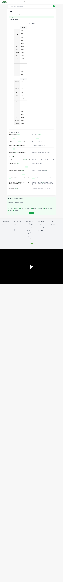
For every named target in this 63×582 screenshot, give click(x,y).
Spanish (3, 229)
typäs (40, 208)
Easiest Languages (29, 232)
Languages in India (29, 226)
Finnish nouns (17, 202)
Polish (15, 236)
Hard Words (28, 233)
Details (23, 14)
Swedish (15, 233)
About (40, 224)
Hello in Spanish (29, 230)
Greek (3, 223)
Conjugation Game (42, 227)
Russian (3, 224)
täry (15, 210)
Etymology (30, 2)
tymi (27, 208)
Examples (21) (18, 14)
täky (10, 210)
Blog (37, 2)
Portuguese (4, 233)
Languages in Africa (29, 224)
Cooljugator (10, 202)
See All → (3, 238)
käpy (21, 208)
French (3, 235)
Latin (15, 224)
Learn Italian (28, 236)
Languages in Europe (30, 227)
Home (40, 223)
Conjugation (23, 2)
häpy (16, 208)
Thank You (28, 235)
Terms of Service (42, 229)
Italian (15, 227)
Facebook (54, 223)
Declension (11, 14)
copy (10, 208)
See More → (28, 238)
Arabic (3, 226)
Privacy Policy (41, 230)
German (3, 236)
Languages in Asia (29, 229)
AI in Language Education (30, 223)
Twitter (53, 224)
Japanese (3, 227)
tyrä (45, 208)
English (3, 230)
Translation (33, 23)
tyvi (50, 208)
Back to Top (31, 213)
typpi (33, 208)
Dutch (3, 232)
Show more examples (31, 192)
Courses (42, 2)
